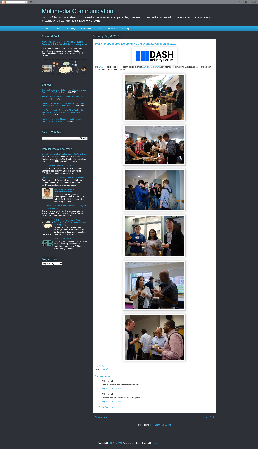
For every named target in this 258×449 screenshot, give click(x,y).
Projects (111, 28)
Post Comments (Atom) (160, 425)
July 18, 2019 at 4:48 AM (112, 388)
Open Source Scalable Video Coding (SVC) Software (64, 154)
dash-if (105, 369)
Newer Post (101, 417)
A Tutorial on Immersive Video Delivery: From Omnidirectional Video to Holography (64, 43)
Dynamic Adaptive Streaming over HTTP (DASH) (63, 177)
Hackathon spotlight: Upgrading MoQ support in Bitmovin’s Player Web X (62, 120)
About (58, 28)
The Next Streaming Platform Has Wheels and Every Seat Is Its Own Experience (65, 91)
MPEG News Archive (63, 239)
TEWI (112, 443)
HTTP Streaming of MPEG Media (56, 166)
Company (125, 28)
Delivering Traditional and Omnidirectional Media (65, 190)
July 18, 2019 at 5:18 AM (112, 401)
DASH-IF (103, 67)
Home (47, 28)
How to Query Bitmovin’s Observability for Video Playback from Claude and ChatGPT (63, 104)
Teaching (71, 28)
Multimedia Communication (77, 11)
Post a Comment (106, 407)
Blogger (156, 443)
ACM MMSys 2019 (150, 67)
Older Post (208, 417)
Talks (99, 28)
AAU (120, 443)
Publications (86, 28)
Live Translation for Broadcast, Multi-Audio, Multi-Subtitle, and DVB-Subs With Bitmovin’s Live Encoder (63, 112)
